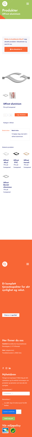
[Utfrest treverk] (26, 151)
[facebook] (3, 368)
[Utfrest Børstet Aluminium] (5, 174)
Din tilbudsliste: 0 (16, 49)
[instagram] (6, 368)
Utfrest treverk (26, 161)
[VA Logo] (4, 2)
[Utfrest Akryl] (5, 151)
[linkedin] (10, 368)
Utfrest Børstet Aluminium (7, 184)
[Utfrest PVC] (16, 151)
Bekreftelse (6, 399)
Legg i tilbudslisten (21, 114)
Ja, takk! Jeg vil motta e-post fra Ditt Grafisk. (15, 404)
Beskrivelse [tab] (5, 130)
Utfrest (11, 123)
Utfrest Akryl (6, 161)
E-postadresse (7, 389)
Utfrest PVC (16, 161)
